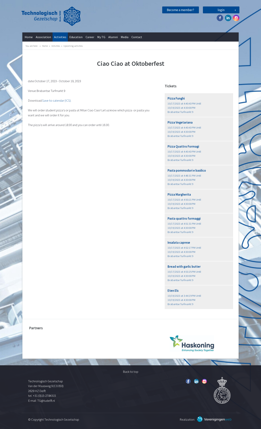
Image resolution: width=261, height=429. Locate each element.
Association (43, 37)
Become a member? (180, 10)
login (221, 10)
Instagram (236, 18)
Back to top (130, 372)
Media (124, 37)
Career (90, 37)
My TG (101, 37)
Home (29, 37)
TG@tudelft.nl (46, 400)
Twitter (228, 18)
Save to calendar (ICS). (56, 100)
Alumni (113, 37)
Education (76, 37)
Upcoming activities (73, 45)
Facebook (220, 18)
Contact (136, 37)
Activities (60, 37)
